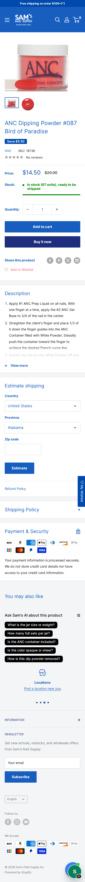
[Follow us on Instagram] (17, 822)
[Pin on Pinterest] (59, 260)
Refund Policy (15, 489)
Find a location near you (42, 689)
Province (12, 417)
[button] (19, 270)
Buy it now (42, 242)
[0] (76, 20)
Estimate (19, 468)
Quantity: (12, 209)
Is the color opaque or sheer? (30, 650)
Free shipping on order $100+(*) (42, 3)
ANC (8, 151)
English (12, 799)
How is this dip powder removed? (34, 659)
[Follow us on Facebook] (8, 822)
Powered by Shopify (18, 872)
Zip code (12, 439)
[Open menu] (7, 20)
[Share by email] (77, 260)
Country (11, 396)
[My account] (66, 19)
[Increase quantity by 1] (57, 209)
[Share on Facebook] (50, 260)
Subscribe (21, 777)
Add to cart (42, 226)
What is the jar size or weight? (31, 625)
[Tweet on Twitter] (68, 260)
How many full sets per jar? (29, 633)
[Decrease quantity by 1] (28, 209)
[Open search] (57, 19)
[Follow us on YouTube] (26, 822)
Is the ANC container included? (31, 642)
